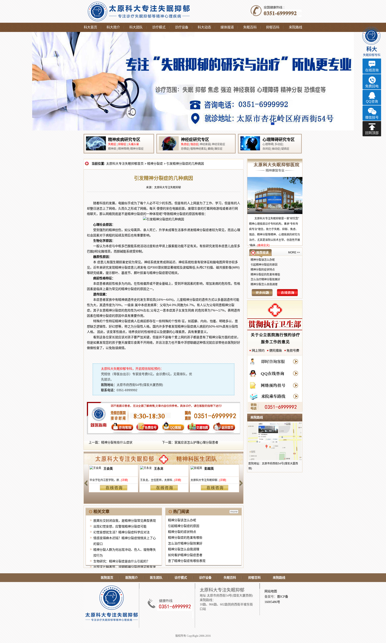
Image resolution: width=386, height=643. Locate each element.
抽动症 (276, 148)
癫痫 (210, 148)
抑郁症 (122, 144)
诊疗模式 (159, 27)
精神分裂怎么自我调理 (183, 549)
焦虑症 (185, 144)
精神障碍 (123, 148)
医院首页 (107, 577)
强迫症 (194, 144)
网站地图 (270, 591)
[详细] (124, 480)
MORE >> (294, 252)
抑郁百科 (272, 27)
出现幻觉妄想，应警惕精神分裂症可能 (120, 526)
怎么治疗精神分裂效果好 (185, 543)
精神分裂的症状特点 (182, 532)
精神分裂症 (137, 148)
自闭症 (266, 148)
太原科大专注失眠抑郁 (167, 187)
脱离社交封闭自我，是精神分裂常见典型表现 (124, 520)
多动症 (279, 144)
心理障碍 (267, 144)
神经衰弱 (205, 144)
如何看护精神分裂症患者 (185, 555)
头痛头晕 (133, 144)
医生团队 (156, 577)
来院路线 (295, 27)
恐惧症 (185, 148)
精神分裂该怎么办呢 (182, 520)
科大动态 (204, 27)
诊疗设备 (181, 27)
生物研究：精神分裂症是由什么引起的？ (121, 561)
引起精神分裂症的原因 (183, 526)
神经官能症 (218, 144)
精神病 (112, 148)
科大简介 (113, 27)
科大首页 (90, 27)
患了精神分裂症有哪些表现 (187, 561)
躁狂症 (218, 148)
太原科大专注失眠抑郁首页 (125, 163)
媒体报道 (227, 27)
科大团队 (136, 27)
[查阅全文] (263, 245)
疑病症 (285, 148)
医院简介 (131, 577)
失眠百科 (250, 27)
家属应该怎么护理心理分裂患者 (196, 442)
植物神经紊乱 (198, 148)
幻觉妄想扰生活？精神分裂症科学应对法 (121, 532)
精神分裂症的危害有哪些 (185, 537)
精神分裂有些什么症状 (116, 442)
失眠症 (112, 144)
